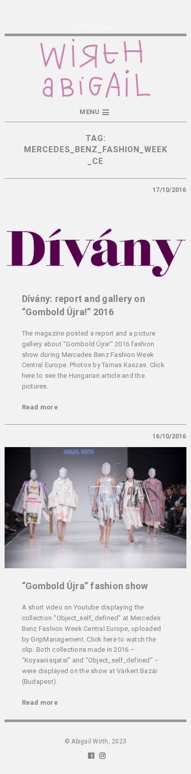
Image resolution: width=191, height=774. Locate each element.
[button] (95, 112)
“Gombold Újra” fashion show (85, 585)
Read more (40, 407)
